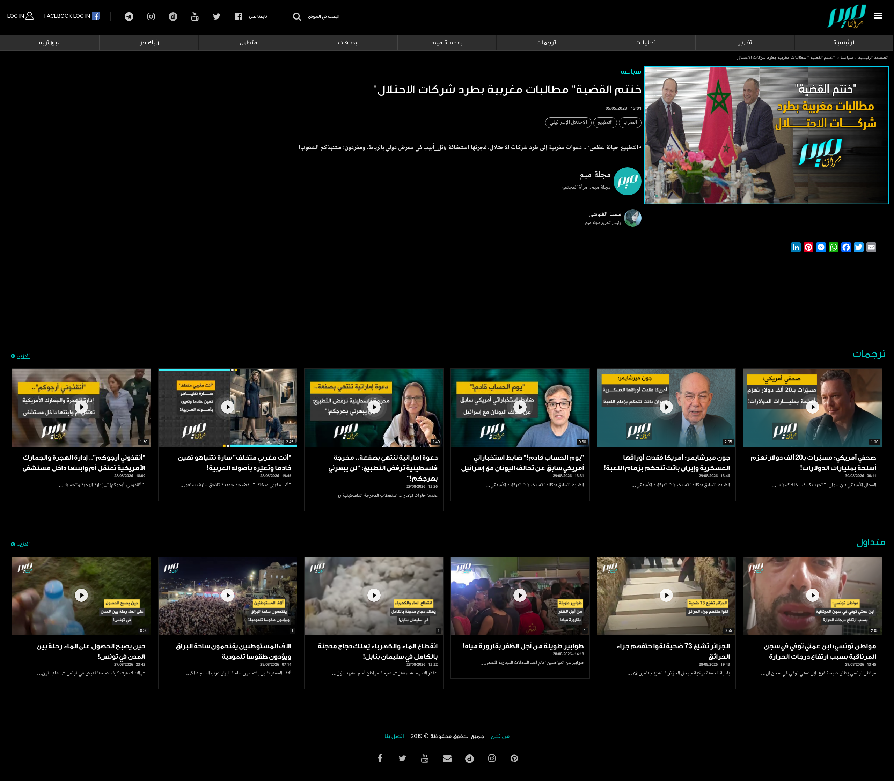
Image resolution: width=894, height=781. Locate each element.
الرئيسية (844, 42)
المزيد (23, 356)
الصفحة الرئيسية (873, 58)
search (296, 16)
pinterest (514, 758)
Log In (16, 16)
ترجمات (546, 42)
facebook (238, 16)
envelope (447, 758)
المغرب (630, 123)
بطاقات (347, 42)
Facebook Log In (67, 16)
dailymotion (173, 16)
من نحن (500, 736)
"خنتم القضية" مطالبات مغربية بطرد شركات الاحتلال (786, 58)
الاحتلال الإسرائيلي (568, 123)
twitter (217, 16)
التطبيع (605, 123)
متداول (248, 42)
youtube (195, 16)
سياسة (846, 58)
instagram (151, 16)
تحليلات (645, 42)
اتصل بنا (394, 736)
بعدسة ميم (447, 42)
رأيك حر (149, 42)
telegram (129, 16)
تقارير (745, 42)
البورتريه (49, 42)
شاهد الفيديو (812, 408)
